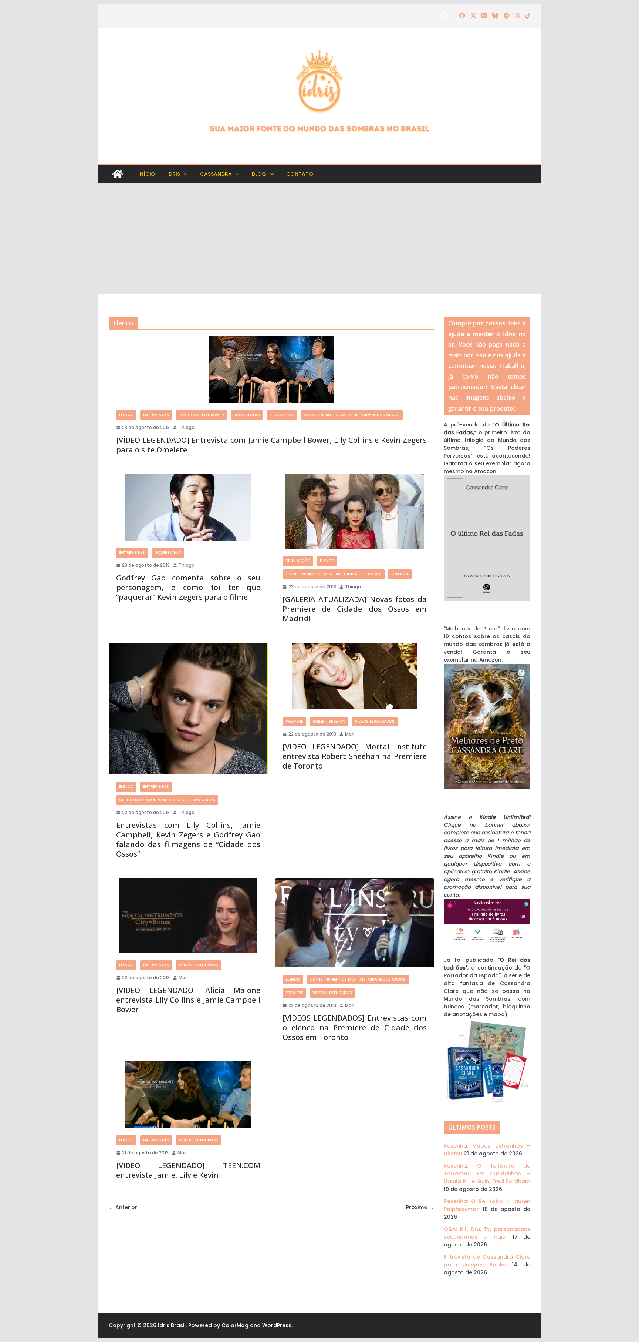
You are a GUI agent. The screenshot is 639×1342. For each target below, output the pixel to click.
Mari (349, 734)
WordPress (276, 1325)
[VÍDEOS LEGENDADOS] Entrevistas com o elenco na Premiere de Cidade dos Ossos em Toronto (355, 1027)
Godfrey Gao (168, 552)
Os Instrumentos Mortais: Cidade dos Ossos (352, 415)
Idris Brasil (172, 1325)
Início (146, 174)
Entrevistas (156, 415)
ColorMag (235, 1325)
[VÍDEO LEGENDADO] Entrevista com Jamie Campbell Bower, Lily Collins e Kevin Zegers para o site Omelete (271, 445)
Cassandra (216, 174)
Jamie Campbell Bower (201, 415)
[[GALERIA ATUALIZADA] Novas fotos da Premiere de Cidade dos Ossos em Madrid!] (354, 511)
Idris (173, 174)
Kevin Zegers (247, 415)
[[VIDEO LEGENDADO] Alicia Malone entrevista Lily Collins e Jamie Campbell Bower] (188, 915)
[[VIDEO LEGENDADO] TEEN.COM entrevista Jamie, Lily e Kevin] (188, 1094)
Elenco (126, 415)
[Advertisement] (319, 239)
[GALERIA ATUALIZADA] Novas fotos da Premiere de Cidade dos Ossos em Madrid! (355, 608)
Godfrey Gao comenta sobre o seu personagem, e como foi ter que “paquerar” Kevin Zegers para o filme (188, 587)
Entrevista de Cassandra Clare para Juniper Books (487, 1260)
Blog (259, 174)
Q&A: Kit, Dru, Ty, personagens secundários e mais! (487, 1233)
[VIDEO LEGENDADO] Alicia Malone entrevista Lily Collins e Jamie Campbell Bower (188, 999)
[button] (184, 174)
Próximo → (420, 1207)
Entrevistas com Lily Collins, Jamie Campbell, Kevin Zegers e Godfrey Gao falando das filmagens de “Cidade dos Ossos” (188, 839)
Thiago (187, 427)
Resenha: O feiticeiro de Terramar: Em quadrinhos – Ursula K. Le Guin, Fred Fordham (487, 1173)
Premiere (400, 574)
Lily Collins (282, 415)
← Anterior (123, 1207)
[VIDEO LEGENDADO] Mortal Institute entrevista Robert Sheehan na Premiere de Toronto (355, 756)
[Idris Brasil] (118, 174)
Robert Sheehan (328, 721)
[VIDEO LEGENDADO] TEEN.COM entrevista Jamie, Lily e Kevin (188, 1170)
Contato (299, 174)
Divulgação (297, 560)
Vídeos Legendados (375, 721)
